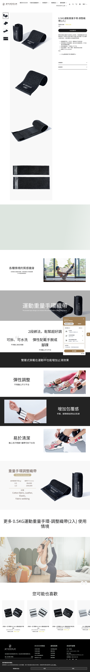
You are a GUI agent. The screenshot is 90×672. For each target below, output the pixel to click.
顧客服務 (62, 3)
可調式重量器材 (34, 3)
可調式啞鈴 (37, 649)
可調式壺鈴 (37, 651)
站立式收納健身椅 (39, 655)
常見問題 (53, 653)
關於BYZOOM (24, 3)
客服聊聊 (60, 67)
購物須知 (53, 651)
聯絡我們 (53, 655)
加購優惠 (60, 62)
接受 (45, 668)
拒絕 (73, 668)
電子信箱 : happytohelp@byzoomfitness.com (75, 654)
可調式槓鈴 (37, 653)
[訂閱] (32, 656)
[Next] (85, 582)
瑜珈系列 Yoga (38, 657)
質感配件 (45, 3)
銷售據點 (53, 657)
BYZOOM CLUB (60, 6)
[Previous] (82, 582)
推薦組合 (54, 3)
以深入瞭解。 (54, 665)
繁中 (84, 4)
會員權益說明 (54, 649)
